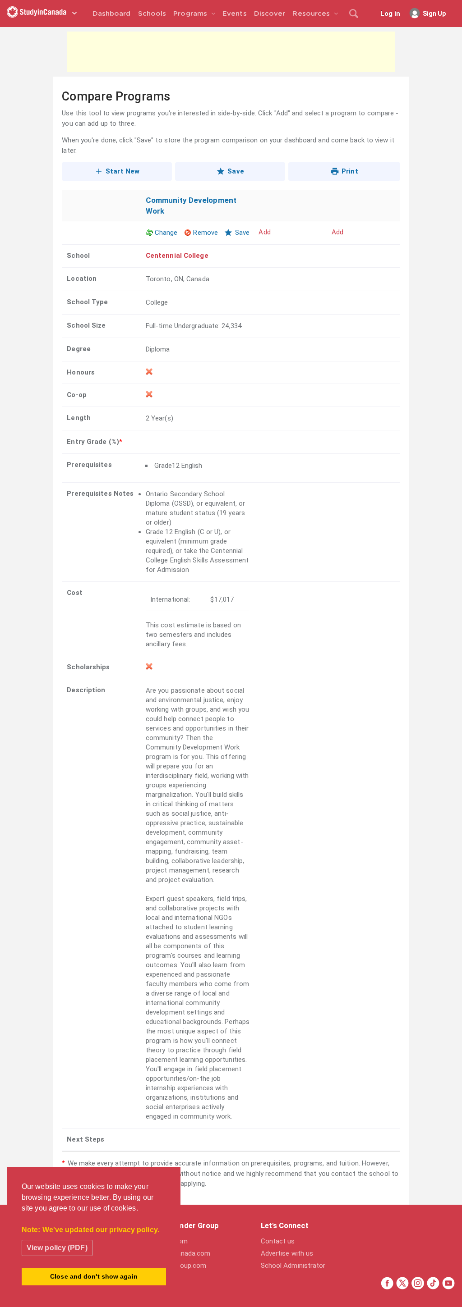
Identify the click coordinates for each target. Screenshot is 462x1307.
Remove (205, 232)
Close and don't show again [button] (94, 1276)
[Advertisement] (231, 52)
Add (337, 232)
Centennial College (177, 255)
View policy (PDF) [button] (57, 1248)
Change (166, 232)
